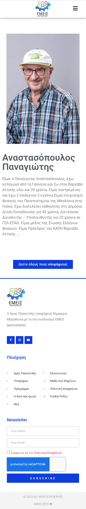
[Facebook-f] (11, 340)
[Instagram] (20, 340)
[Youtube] (28, 340)
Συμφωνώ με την (36, 452)
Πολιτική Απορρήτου (48, 452)
